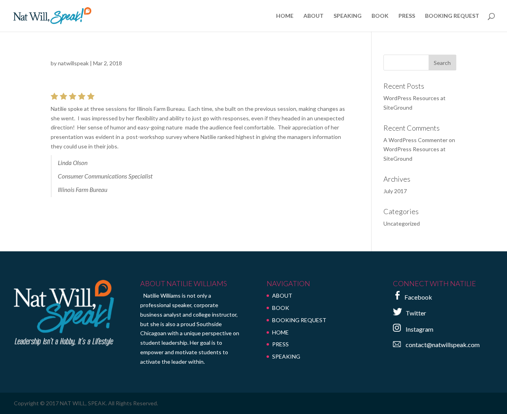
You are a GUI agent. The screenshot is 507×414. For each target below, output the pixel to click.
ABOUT (313, 16)
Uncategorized (401, 223)
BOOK (380, 16)
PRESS (406, 16)
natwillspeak (73, 63)
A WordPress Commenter (415, 140)
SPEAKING (348, 16)
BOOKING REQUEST (452, 16)
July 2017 (395, 191)
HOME (285, 16)
